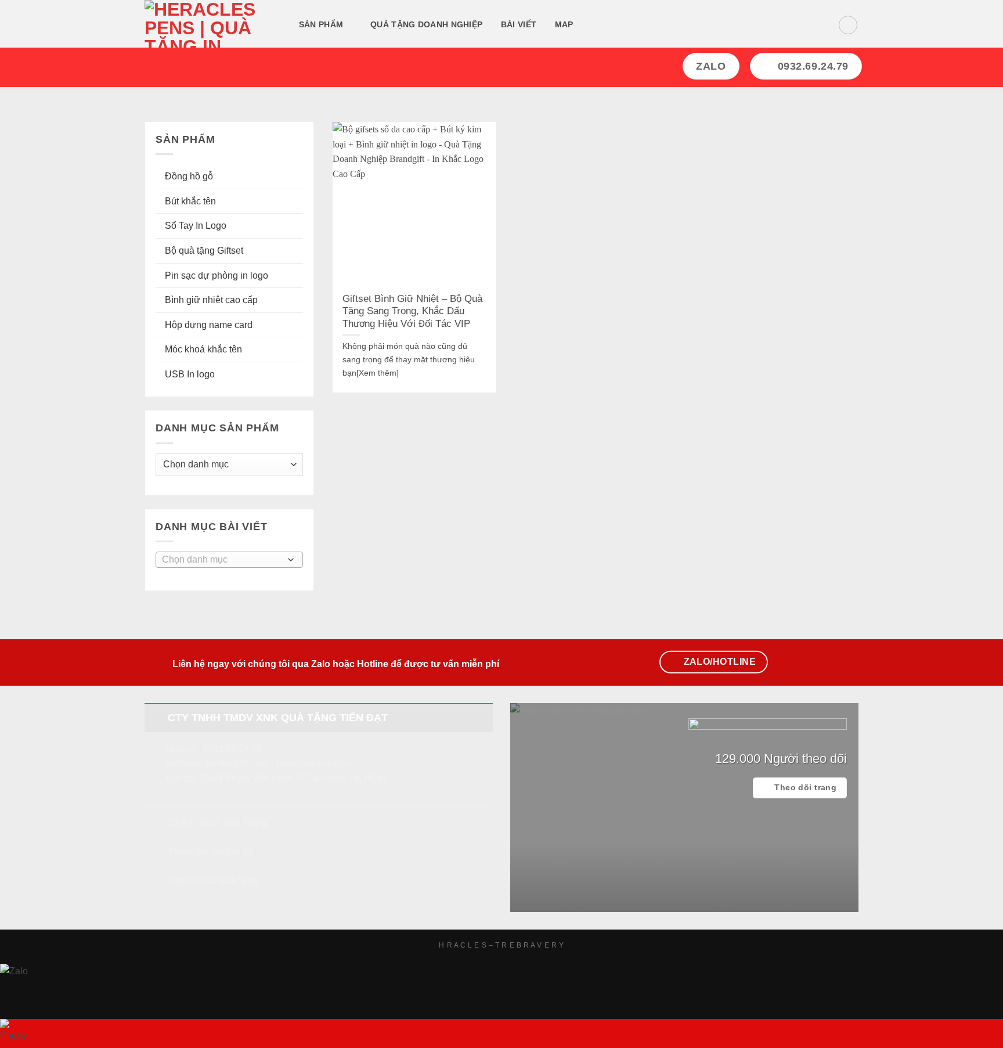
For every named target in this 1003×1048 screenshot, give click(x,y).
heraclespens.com (314, 763)
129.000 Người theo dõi (781, 758)
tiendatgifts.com (236, 763)
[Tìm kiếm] (596, 25)
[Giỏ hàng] (848, 25)
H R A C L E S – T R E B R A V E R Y (501, 945)
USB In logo (190, 374)
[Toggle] (156, 717)
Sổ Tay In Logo (195, 226)
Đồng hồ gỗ (189, 176)
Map (564, 24)
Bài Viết (518, 24)
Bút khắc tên (190, 201)
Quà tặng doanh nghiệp (426, 24)
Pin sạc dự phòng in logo (216, 275)
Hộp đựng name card (208, 325)
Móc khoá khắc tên (203, 349)
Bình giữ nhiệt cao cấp (211, 300)
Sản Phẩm (321, 24)
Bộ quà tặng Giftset (204, 250)
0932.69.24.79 (232, 749)
